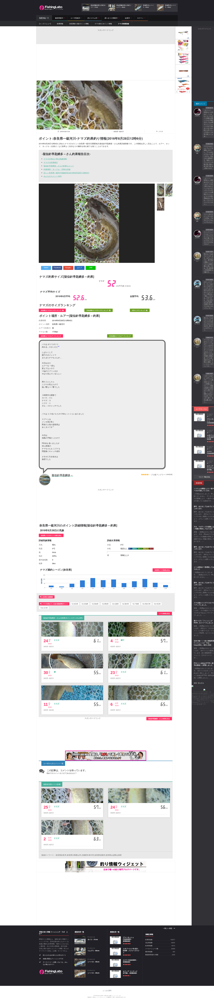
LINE (90, 267)
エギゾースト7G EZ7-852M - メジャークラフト (131, 951)
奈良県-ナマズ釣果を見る (162, 570)
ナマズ (56, 640)
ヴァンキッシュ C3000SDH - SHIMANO (128, 939)
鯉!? (122, 640)
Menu (42, 18)
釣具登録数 (148, 946)
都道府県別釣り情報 (151, 955)
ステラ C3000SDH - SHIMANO (130, 961)
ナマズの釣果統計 (51, 162)
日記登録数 (148, 943)
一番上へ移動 (168, 928)
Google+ (68, 267)
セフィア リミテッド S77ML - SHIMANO (130, 972)
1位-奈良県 (74, 604)
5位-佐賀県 (115, 604)
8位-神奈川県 (146, 604)
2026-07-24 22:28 (210, 461)
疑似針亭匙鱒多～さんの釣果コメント (59, 166)
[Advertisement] (105, 36)
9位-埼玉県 (157, 604)
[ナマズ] (160, 190)
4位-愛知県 (105, 604)
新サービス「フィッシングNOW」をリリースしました (203, 621)
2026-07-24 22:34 (210, 414)
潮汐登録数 (148, 952)
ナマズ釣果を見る (164, 613)
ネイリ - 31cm (93, 939)
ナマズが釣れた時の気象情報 (55, 159)
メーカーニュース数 (151, 949)
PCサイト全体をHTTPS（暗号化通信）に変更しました (204, 664)
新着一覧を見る (199, 683)
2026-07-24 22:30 (210, 447)
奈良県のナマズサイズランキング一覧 (52, 310)
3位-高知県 (95, 604)
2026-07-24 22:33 (210, 431)
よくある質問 (107, 990)
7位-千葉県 (135, 604)
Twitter (46, 267)
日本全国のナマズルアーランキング (120, 336)
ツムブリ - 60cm (93, 950)
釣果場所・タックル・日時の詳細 (57, 169)
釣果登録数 (148, 939)
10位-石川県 (44, 608)
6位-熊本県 (125, 604)
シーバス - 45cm (93, 962)
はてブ (79, 267)
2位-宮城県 (85, 604)
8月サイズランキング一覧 (139, 310)
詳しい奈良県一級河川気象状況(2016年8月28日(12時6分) (66, 172)
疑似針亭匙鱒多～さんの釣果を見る (159, 719)
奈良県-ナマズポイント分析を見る (51, 535)
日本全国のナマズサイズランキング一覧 (98, 310)
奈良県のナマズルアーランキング (51, 336)
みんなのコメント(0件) (53, 176)
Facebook (57, 267)
